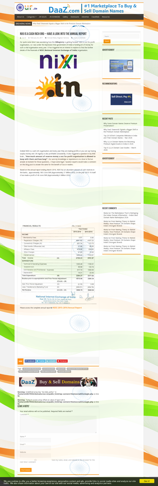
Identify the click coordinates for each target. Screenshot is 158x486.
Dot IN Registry (48, 369)
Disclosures (75, 17)
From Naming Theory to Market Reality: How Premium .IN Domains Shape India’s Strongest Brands (119, 223)
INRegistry (61, 369)
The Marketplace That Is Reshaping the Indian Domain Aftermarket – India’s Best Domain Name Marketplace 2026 (121, 215)
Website (23, 452)
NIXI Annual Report (48, 371)
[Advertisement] (58, 127)
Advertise (85, 17)
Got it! (147, 481)
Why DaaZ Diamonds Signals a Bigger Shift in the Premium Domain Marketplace (61, 24)
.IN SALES (43, 17)
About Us (20, 17)
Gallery (65, 17)
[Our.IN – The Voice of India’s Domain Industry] (27, 7)
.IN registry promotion (32, 369)
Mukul (106, 213)
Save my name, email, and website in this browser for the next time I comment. (57, 461)
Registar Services (63, 38)
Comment (24, 415)
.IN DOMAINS (54, 17)
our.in (24, 38)
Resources (106, 17)
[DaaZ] (58, 382)
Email (22, 444)
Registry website (64, 371)
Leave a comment (79, 38)
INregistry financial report (78, 369)
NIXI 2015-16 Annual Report (29, 371)
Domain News (52, 38)
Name (23, 437)
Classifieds (95, 17)
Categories (31, 17)
